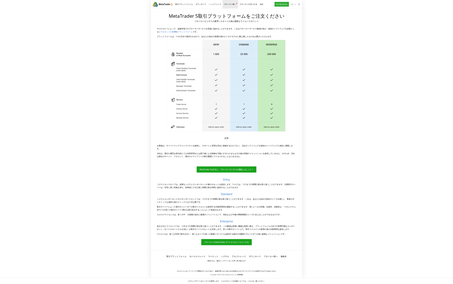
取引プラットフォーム (184, 4)
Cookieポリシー (227, 281)
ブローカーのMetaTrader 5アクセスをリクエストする (226, 242)
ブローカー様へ (230, 4)
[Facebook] (222, 264)
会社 (261, 4)
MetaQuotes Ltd (230, 275)
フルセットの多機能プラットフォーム (177, 31)
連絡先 (284, 256)
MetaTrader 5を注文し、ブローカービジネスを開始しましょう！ (226, 169)
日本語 (292, 4)
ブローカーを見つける (248, 4)
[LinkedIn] (226, 264)
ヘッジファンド (215, 4)
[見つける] (299, 4)
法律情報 (240, 275)
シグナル (225, 256)
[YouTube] (230, 264)
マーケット (213, 256)
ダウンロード (201, 4)
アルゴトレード (239, 256)
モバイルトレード (197, 256)
